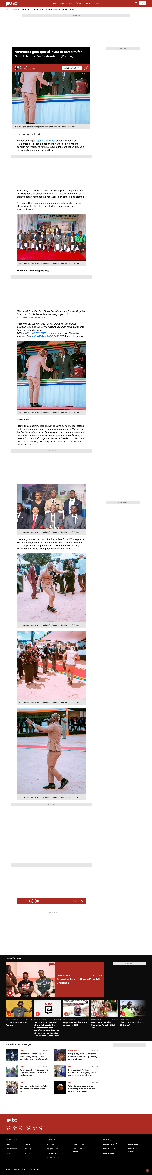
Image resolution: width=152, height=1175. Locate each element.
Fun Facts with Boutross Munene (16, 1023)
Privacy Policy (53, 1158)
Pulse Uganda (109, 1153)
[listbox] (76, 1019)
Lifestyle (78, 3)
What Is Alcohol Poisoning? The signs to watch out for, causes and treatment (34, 1072)
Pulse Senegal (134, 1144)
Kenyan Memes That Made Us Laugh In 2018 (75, 1023)
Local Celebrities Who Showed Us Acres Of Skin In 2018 (103, 1025)
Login (143, 3)
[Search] (136, 3)
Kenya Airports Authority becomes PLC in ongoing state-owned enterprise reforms (82, 1072)
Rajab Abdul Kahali (46, 140)
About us (50, 1144)
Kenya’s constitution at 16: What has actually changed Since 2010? (34, 1089)
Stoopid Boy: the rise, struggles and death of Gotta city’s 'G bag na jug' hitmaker (82, 1056)
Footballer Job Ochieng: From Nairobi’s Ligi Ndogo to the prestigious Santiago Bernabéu (34, 1056)
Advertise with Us (54, 1149)
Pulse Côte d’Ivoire (132, 1150)
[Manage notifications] (147, 1170)
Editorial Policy (79, 1144)
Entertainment (66, 3)
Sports (87, 3)
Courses (27, 1153)
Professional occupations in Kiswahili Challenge (78, 981)
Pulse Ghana (108, 1149)
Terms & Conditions (55, 1153)
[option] (19, 1019)
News (55, 3)
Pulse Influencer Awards (79, 1150)
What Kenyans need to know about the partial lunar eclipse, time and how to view (82, 1089)
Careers (96, 3)
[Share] (86, 68)
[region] (76, 1019)
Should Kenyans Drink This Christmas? (131, 1023)
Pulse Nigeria (108, 1144)
